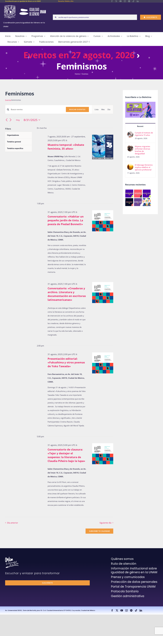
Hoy (18, 120)
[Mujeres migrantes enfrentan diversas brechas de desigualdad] (130, 147)
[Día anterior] (6, 120)
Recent (140, 126)
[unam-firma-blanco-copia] (11, 557)
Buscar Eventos (77, 109)
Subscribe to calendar (99, 531)
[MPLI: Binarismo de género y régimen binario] (147, 193)
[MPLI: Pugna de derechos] (129, 202)
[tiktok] (133, 1)
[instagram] (125, 1)
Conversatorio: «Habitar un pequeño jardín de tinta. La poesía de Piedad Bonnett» (66, 220)
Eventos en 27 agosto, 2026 (78, 55)
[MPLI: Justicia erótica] (138, 193)
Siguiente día (105, 522)
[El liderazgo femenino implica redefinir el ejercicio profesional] (130, 165)
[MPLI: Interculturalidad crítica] (129, 193)
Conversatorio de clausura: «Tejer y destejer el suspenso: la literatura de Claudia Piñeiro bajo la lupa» (66, 455)
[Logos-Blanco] (25, 5)
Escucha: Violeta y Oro (65, 1)
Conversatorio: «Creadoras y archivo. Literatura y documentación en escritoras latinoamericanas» (67, 293)
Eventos (8, 100)
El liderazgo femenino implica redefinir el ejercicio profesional (144, 167)
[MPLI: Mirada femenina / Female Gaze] (138, 202)
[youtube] (120, 1)
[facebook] (112, 1)
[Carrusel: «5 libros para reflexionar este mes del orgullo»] (147, 202)
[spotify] (129, 1)
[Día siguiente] (10, 120)
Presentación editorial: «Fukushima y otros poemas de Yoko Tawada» (66, 362)
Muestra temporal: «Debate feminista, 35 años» (66, 146)
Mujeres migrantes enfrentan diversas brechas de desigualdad (142, 150)
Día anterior (12, 522)
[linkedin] (138, 1)
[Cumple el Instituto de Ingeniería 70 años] (130, 133)
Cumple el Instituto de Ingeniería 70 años (144, 133)
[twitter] (116, 1)
